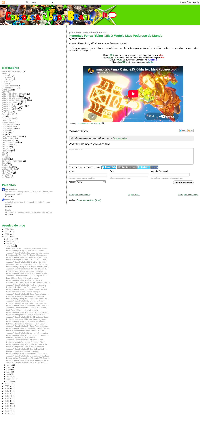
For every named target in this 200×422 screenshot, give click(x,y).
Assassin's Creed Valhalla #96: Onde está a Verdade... (27, 308)
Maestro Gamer (8, 122)
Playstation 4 (7, 141)
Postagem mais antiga (188, 194)
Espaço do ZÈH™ (9, 110)
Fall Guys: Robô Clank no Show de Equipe (22, 351)
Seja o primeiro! (120, 138)
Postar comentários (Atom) (89, 200)
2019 (7, 386)
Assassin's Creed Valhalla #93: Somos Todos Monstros (27, 333)
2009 (7, 411)
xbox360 (5, 175)
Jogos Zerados (8, 118)
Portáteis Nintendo (10, 143)
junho (9, 370)
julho (9, 367)
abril (8, 374)
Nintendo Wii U (8, 128)
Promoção (6, 151)
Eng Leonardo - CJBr (86, 123)
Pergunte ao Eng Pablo (12, 137)
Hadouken (9, 200)
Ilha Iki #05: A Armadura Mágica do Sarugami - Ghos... (26, 319)
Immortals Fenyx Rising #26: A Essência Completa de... (27, 299)
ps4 (3, 155)
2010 (7, 408)
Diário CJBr (7, 90)
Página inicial (134, 194)
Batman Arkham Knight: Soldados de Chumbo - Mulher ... (27, 248)
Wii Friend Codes (9, 169)
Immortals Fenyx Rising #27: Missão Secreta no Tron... (27, 289)
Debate (5, 84)
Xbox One (6, 173)
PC (3, 134)
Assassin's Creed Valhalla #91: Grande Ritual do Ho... (26, 349)
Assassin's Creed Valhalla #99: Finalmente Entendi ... (26, 285)
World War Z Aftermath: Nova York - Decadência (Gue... (27, 264)
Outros (5, 132)
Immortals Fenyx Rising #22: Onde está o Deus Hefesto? (28, 328)
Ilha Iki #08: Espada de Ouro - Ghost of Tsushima (25, 296)
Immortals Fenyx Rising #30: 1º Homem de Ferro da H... (27, 267)
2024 (7, 229)
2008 (7, 413)
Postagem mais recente (79, 194)
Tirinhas (5, 159)
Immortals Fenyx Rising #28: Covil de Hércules (24, 280)
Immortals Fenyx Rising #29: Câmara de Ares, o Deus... (27, 273)
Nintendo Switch (9, 124)
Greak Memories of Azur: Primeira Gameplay (23, 292)
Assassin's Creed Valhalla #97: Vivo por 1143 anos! (25, 301)
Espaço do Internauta (11, 102)
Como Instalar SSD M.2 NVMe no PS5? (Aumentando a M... (28, 283)
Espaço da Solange (10, 96)
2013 (7, 401)
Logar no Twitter (143, 167)
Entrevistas (6, 92)
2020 (7, 384)
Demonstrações (8, 88)
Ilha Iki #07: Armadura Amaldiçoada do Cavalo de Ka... (26, 303)
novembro (11, 241)
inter (4, 116)
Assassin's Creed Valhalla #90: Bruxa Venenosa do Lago (27, 356)
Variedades (7, 167)
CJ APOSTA (7, 78)
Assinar (72, 182)
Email (112, 171)
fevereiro (10, 379)
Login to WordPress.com (127, 167)
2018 (7, 388)
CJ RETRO (6, 80)
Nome (71, 171)
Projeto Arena (8, 149)
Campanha (7, 76)
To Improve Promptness (12, 161)
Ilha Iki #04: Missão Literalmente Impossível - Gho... (25, 331)
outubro (10, 244)
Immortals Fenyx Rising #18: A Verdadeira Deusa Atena (27, 360)
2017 (7, 391)
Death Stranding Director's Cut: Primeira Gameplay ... (26, 255)
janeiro (9, 381)
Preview (5, 147)
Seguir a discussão (191, 130)
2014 (7, 398)
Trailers (5, 165)
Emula (8, 210)
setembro (10, 246)
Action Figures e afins (11, 71)
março (9, 376)
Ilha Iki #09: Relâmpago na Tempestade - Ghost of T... (26, 287)
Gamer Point (7, 114)
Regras (5, 157)
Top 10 (5, 163)
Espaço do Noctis (9, 104)
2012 (7, 403)
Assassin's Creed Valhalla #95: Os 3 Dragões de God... (27, 317)
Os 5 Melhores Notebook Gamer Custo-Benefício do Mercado (28, 212)
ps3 (3, 153)
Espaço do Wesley (10, 108)
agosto (9, 365)
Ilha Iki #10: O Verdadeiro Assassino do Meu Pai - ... (25, 271)
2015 (7, 396)
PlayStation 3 (7, 139)
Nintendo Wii (7, 126)
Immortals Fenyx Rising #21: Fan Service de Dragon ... (27, 335)
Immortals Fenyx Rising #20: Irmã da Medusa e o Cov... (27, 344)
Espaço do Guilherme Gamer (14, 100)
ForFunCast (7, 112)
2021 (7, 237)
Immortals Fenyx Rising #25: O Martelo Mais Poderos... (27, 305)
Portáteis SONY (8, 145)
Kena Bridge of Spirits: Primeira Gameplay (22, 278)
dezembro (11, 239)
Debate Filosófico (9, 86)
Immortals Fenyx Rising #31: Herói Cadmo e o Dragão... (27, 257)
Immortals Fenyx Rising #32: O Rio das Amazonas (25, 250)
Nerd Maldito (11, 189)
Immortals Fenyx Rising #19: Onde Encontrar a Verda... (27, 353)
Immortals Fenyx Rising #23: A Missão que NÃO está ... (27, 321)
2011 (7, 406)
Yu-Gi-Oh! (6, 177)
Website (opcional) (159, 171)
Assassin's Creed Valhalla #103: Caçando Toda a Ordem (27, 253)
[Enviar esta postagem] (102, 123)
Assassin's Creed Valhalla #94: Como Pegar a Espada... (27, 326)
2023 (7, 232)
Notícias (5, 130)
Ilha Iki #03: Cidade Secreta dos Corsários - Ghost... (26, 342)
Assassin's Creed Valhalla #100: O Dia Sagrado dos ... (26, 276)
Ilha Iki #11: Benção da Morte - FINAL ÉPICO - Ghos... (27, 260)
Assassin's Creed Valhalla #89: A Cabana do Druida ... (26, 363)
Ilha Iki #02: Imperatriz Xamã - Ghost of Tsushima (25, 347)
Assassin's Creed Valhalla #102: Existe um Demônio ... (27, 262)
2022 (7, 234)
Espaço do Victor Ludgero (13, 106)
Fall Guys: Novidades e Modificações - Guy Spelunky (26, 324)
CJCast (5, 82)
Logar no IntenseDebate (108, 167)
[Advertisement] (17, 44)
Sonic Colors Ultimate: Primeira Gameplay (22, 310)
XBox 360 (6, 171)
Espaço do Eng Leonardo (13, 98)
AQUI (118, 60)
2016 (7, 393)
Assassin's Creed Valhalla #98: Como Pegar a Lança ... (27, 294)
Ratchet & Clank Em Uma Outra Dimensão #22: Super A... (28, 358)
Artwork (5, 74)
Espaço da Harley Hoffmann (14, 94)
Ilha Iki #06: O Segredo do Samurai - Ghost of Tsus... (26, 315)
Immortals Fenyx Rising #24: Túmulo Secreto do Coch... (27, 312)
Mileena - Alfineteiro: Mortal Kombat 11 (20, 337)
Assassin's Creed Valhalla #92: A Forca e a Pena (24, 340)
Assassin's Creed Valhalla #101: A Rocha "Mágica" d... (26, 269)
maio (9, 372)
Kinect (4, 120)
